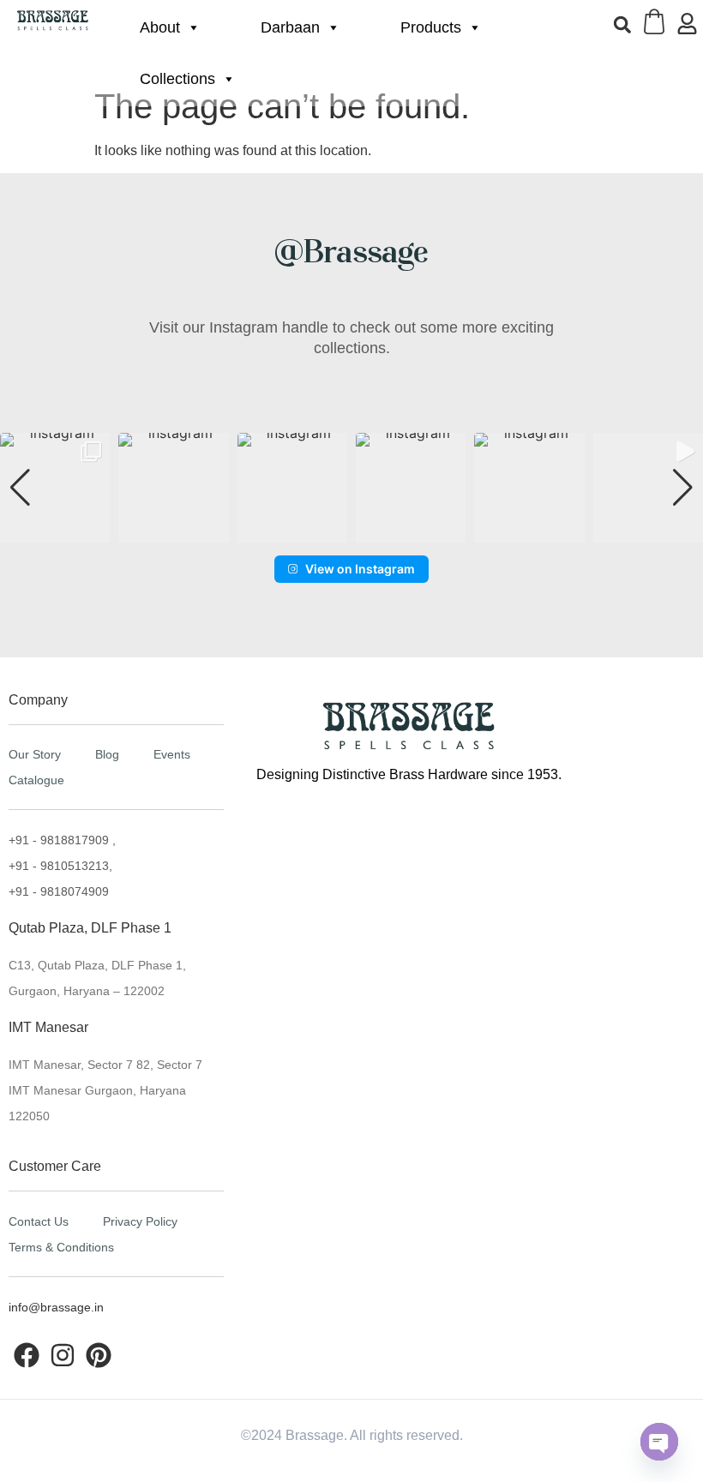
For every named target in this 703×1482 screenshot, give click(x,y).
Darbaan (290, 27)
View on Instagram (360, 568)
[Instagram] (63, 1355)
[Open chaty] (659, 1442)
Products (430, 27)
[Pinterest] (99, 1355)
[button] (622, 24)
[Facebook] (27, 1355)
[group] (55, 488)
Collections (177, 78)
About (160, 27)
